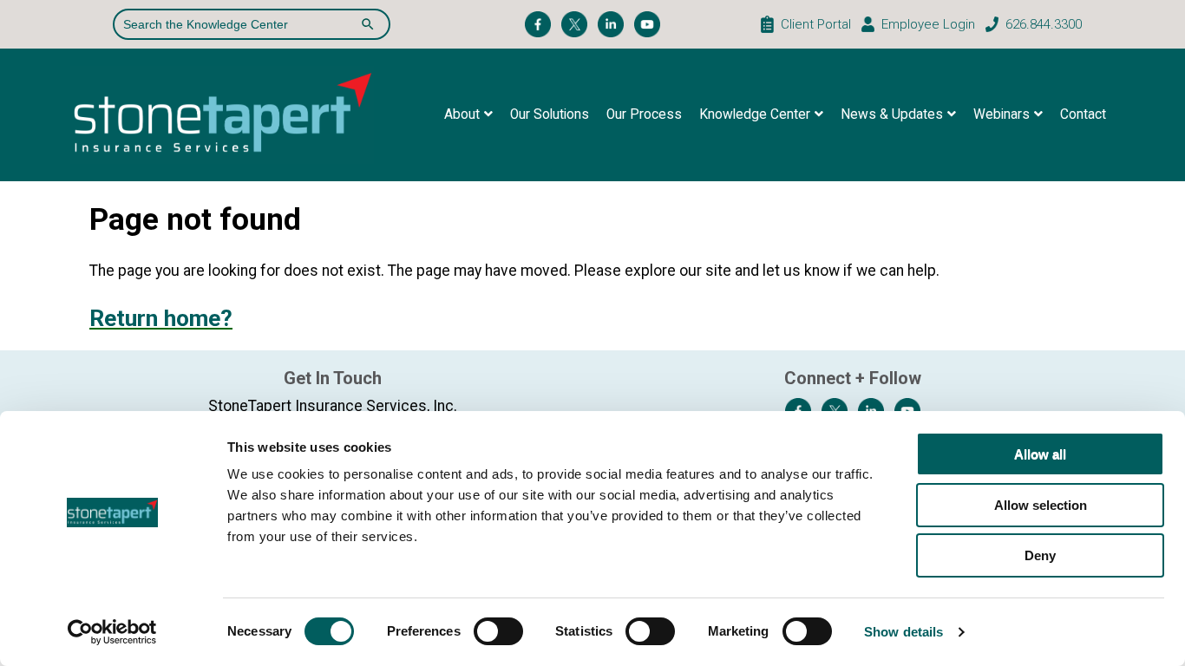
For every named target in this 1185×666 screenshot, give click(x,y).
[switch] (498, 631)
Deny (1040, 555)
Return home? (160, 318)
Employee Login (928, 24)
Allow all (1040, 454)
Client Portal (816, 24)
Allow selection (1040, 505)
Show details (903, 631)
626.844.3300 (1043, 24)
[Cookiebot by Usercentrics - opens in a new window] (112, 632)
